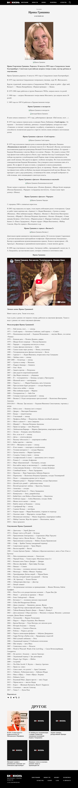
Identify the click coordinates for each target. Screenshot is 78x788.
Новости (35, 2)
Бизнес (44, 2)
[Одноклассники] (11, 697)
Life (57, 780)
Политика (53, 2)
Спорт (49, 780)
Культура (63, 2)
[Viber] (16, 697)
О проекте (67, 780)
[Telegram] (13, 697)
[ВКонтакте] (8, 697)
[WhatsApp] (19, 697)
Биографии (24, 2)
